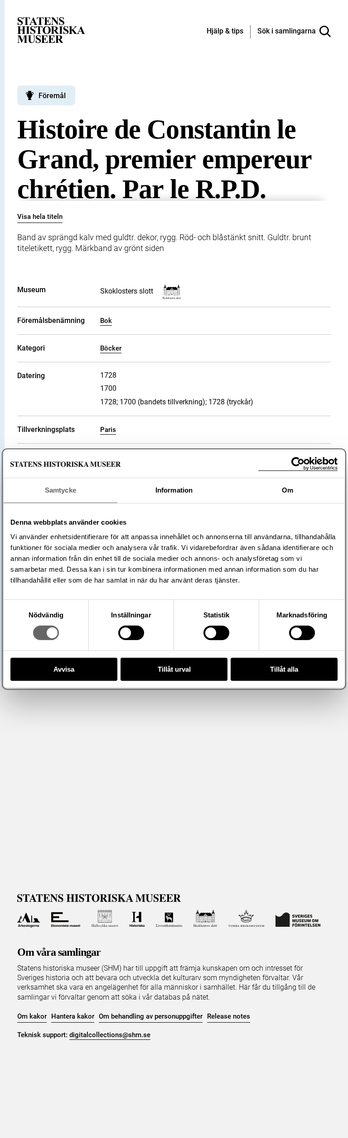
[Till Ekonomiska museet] (65, 919)
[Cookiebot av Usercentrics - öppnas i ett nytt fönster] (298, 464)
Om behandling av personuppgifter (151, 1016)
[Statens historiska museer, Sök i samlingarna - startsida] (51, 29)
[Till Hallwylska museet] (105, 919)
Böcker (110, 348)
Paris (108, 430)
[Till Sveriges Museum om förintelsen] (298, 919)
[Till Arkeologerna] (28, 919)
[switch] (131, 633)
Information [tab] (174, 490)
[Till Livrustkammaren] (169, 919)
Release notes (228, 1016)
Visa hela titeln (40, 217)
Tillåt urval (174, 669)
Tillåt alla (284, 669)
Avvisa (63, 669)
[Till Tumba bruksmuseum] (246, 919)
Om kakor (32, 1016)
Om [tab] (287, 490)
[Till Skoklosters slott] (205, 919)
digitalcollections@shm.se (109, 1035)
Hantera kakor (72, 1016)
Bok (106, 321)
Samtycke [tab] (60, 490)
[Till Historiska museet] (137, 919)
